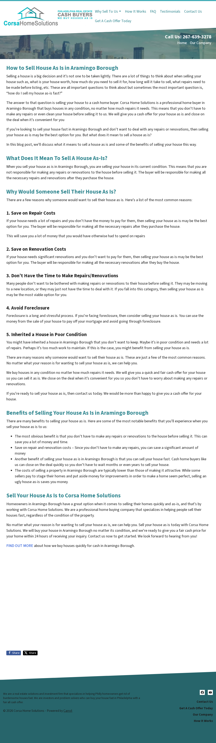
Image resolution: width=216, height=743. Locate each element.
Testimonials (170, 11)
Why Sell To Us (106, 11)
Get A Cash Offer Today (113, 21)
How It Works (135, 11)
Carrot (67, 710)
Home (182, 43)
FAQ (153, 11)
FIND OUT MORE (19, 545)
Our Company (200, 43)
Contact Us (193, 11)
